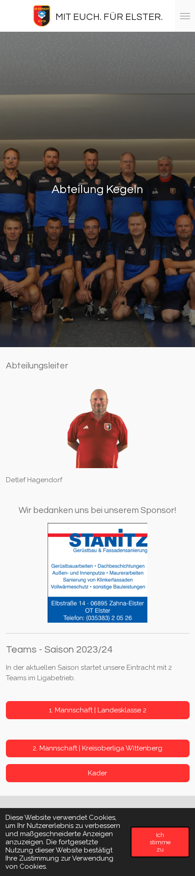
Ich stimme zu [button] (160, 842)
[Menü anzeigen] (185, 16)
